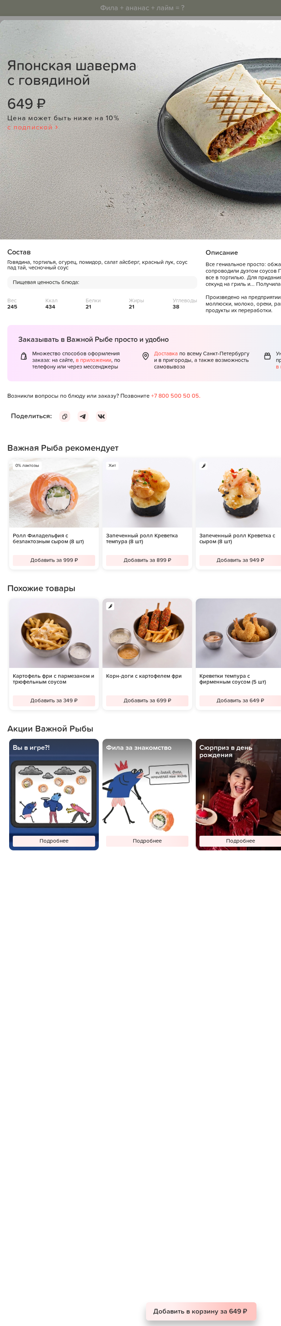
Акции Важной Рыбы (50, 729)
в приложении (93, 360)
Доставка (166, 353)
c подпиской (30, 127)
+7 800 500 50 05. (176, 396)
